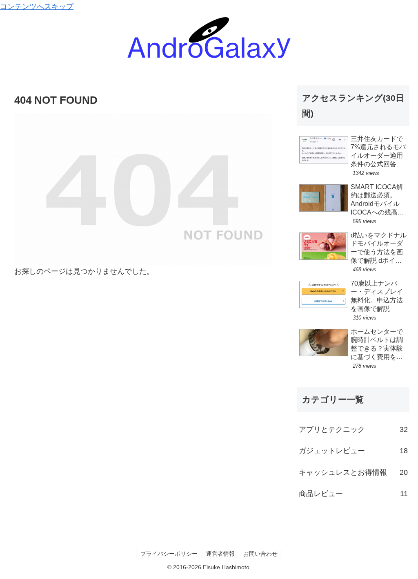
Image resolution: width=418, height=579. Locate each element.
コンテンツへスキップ (36, 6)
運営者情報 (220, 553)
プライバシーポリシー (169, 553)
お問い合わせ (260, 553)
